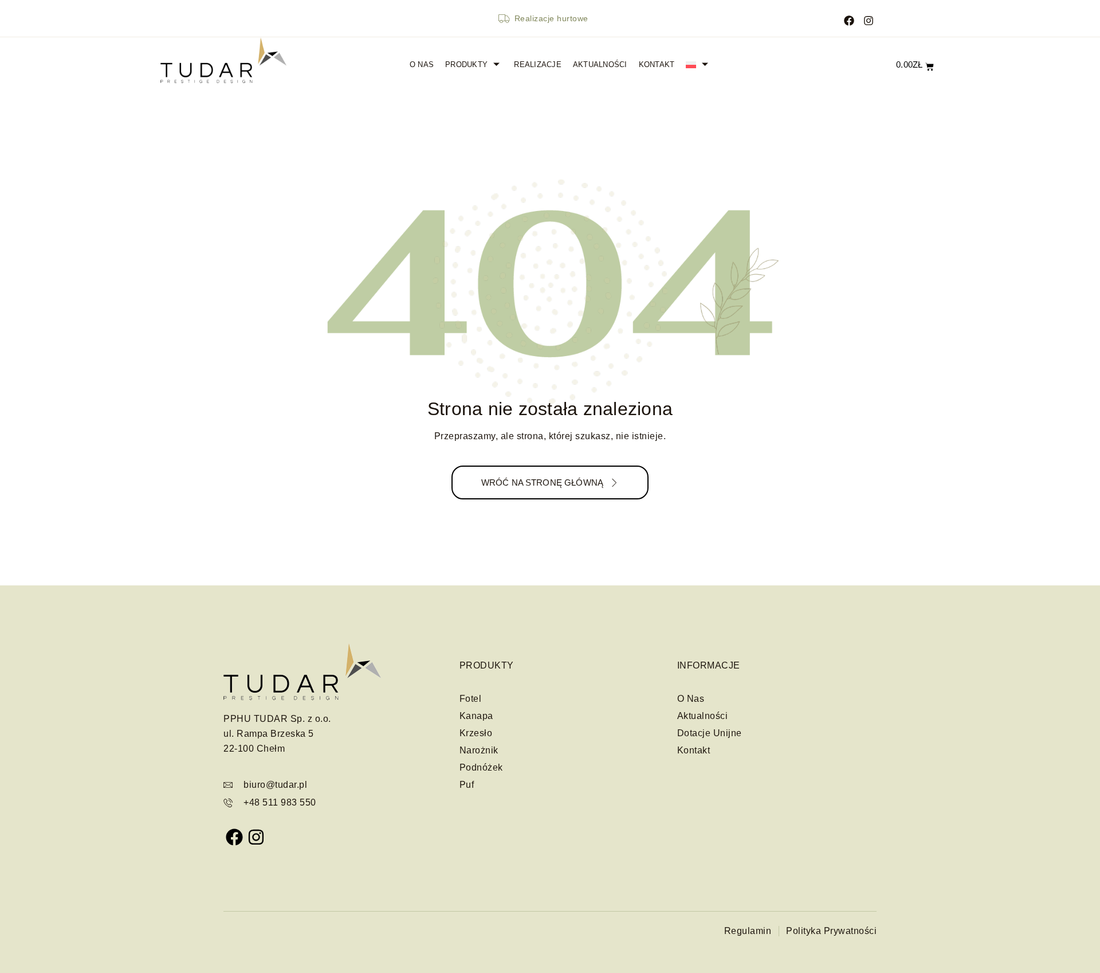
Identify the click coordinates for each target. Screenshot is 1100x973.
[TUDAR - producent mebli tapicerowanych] (223, 60)
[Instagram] (868, 18)
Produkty (466, 64)
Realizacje (537, 64)
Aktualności (600, 64)
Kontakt (657, 64)
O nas (422, 64)
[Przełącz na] (704, 65)
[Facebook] (849, 18)
